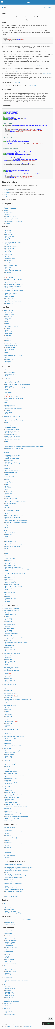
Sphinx (9, 1026)
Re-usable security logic (11, 778)
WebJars (7, 601)
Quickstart (6, 207)
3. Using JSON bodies (9, 244)
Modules (7, 968)
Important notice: (9, 732)
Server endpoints (9, 906)
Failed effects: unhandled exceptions (14, 813)
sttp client (6, 189)
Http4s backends (9, 628)
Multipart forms (9, 534)
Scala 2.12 (7, 223)
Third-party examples (10, 347)
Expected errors (9, 256)
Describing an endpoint (11, 293)
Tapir (28, 2)
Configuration (8, 621)
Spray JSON (8, 489)
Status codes (8, 386)
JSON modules (9, 944)
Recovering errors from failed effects (14, 775)
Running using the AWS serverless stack (14, 736)
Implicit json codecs (10, 481)
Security (7, 330)
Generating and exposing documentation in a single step (19, 867)
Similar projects (9, 1006)
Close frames (8, 560)
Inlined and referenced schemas (13, 874)
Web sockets (7, 556)
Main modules (8, 933)
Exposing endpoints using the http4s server (16, 642)
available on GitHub (33, 85)
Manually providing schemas (12, 436)
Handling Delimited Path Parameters (13, 355)
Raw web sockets (9, 562)
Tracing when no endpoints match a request (16, 806)
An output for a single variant (12, 281)
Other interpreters (8, 951)
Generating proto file (10, 971)
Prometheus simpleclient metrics (13, 794)
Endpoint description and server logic (14, 600)
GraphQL (7, 954)
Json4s (7, 494)
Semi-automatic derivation (12, 429)
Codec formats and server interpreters (14, 470)
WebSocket (8, 340)
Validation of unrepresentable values (14, 463)
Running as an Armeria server (11, 719)
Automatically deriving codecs (12, 419)
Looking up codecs (10, 405)
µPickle (7, 486)
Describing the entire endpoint (13, 286)
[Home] (2, 7)
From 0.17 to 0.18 (9, 999)
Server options (7, 743)
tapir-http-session (9, 959)
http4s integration (9, 296)
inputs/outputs (12, 396)
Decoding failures (9, 754)
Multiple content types (11, 472)
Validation (7, 363)
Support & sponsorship (9, 212)
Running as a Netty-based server (12, 653)
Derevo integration (10, 587)
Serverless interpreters (11, 940)
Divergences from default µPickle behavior (16, 522)
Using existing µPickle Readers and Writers (16, 520)
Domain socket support (11, 662)
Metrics (7, 788)
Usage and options (10, 924)
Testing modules (9, 945)
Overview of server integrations (11, 608)
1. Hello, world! (7, 230)
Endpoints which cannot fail (12, 818)
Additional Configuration (11, 598)
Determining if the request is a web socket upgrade (18, 569)
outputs (9, 277)
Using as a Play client (9, 850)
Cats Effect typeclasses (11, 701)
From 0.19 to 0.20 (9, 995)
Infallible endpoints (10, 372)
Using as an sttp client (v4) (10, 838)
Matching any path (10, 752)
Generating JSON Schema (10, 894)
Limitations (8, 835)
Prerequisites (8, 232)
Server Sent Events (10, 331)
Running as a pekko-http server (11, 670)
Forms (5, 530)
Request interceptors (10, 763)
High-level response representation (14, 279)
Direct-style (8, 656)
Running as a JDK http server (11, 729)
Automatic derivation (10, 427)
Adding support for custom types (12, 416)
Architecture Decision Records (11, 1001)
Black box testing (9, 909)
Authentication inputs (10, 541)
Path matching (7, 748)
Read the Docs (28, 1026)
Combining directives (10, 614)
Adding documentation (11, 300)
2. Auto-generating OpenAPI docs (12, 242)
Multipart (7, 323)
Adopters (6, 210)
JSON (6, 319)
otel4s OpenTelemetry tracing (12, 804)
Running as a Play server (10, 684)
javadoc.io (17, 82)
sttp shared (6, 194)
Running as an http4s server (10, 624)
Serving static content (9, 592)
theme (16, 1026)
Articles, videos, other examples (11, 343)
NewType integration (10, 582)
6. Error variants (8, 275)
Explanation (8, 361)
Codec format (8, 412)
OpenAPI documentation (11, 326)
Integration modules (10, 942)
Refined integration (10, 577)
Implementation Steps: (11, 359)
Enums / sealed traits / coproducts (14, 515)
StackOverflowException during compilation (16, 980)
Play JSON (8, 488)
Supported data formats (11, 975)
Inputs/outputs (7, 378)
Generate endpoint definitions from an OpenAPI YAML (17, 919)
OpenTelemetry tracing (11, 802)
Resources (7, 596)
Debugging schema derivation (12, 431)
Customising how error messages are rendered (17, 816)
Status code (8, 335)
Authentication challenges (11, 543)
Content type (7, 468)
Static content (8, 333)
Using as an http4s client (10, 855)
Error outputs (8, 811)
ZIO (6, 702)
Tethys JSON (8, 491)
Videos (7, 352)
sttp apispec (7, 196)
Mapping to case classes (11, 269)
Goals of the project (9, 1003)
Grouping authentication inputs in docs (15, 544)
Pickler (7, 479)
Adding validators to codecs (12, 458)
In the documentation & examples (13, 221)
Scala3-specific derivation (11, 432)
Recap (6, 239)
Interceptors (7, 760)
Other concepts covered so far (13, 301)
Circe (6, 484)
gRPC (5, 965)
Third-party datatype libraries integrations (14, 573)
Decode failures (9, 407)
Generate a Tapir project (10, 208)
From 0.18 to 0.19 (9, 997)
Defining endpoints (10, 969)
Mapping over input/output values (13, 382)
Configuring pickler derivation (12, 513)
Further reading (9, 260)
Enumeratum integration (11, 581)
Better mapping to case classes (13, 270)
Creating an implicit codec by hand (14, 420)
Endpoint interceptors (10, 764)
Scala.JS (7, 833)
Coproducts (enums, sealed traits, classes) (15, 501)
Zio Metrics (8, 801)
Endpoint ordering (9, 756)
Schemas (7, 328)
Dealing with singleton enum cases (14, 284)
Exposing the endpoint (11, 250)
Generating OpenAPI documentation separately (17, 869)
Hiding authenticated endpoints (13, 745)
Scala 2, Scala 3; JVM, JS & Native (12, 219)
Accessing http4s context (11, 633)
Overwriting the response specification (15, 832)
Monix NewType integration (12, 584)
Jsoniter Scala (8, 493)
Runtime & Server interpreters (12, 739)
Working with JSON (9, 476)
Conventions (8, 1011)
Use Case (7, 357)
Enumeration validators (11, 462)
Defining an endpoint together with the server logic (18, 699)
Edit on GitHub (49, 7)
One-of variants (8, 392)
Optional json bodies (10, 503)
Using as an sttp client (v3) (10, 827)
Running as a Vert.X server (10, 693)
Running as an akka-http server (11, 610)
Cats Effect (8, 725)
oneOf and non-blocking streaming (14, 398)
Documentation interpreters (12, 938)
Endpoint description (10, 234)
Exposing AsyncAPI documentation (14, 891)
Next (6, 375)
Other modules (9, 949)
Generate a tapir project (11, 345)
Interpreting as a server (11, 563)
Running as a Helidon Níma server (12, 667)
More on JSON (9, 251)
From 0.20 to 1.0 (9, 993)
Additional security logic (11, 782)
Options (7, 872)
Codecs (5, 402)
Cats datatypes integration (12, 575)
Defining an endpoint (10, 374)
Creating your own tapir (10, 963)
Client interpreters (10, 937)
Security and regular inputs (12, 757)
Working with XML (8, 525)
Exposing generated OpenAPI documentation (16, 870)
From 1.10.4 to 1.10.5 (10, 987)
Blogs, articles (8, 350)
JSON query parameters (11, 498)
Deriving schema (9, 248)
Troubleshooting (8, 977)
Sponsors (7, 214)
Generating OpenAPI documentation (13, 864)
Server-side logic (9, 236)
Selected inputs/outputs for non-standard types (17, 387)
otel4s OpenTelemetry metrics (12, 797)
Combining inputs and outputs (13, 381)
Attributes (7, 766)
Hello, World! (8, 313)
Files (6, 594)
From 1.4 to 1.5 (9, 990)
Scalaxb (7, 527)
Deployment (8, 740)
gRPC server (8, 973)
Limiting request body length (12, 546)
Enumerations (7, 444)
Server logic (8, 267)
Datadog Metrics (9, 799)
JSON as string (9, 482)
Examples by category (9, 310)
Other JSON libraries (10, 500)
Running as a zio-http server (11, 705)
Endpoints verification (10, 911)
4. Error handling (8, 254)
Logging (7, 321)
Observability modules (11, 947)
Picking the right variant (11, 282)
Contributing (7, 1008)
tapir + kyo (8, 961)
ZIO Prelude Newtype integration (13, 586)
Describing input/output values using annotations (17, 384)
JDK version (8, 1012)
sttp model (6, 192)
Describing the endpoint (11, 265)
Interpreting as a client (11, 565)
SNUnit (7, 957)
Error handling (8, 318)
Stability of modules (9, 931)
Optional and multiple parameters (13, 408)
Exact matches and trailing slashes (13, 751)
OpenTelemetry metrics (11, 795)
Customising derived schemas (12, 439)
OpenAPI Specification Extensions (13, 877)
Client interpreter (9, 314)
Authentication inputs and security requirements (17, 875)
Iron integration (9, 579)
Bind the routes (9, 687)
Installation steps (9, 922)
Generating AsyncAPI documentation (13, 883)
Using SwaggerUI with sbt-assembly (14, 881)
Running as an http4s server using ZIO (13, 638)
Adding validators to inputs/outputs (14, 457)
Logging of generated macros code (13, 981)
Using (8, 612)
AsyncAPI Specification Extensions (14, 889)
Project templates (9, 349)
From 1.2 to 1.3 (9, 992)
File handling (8, 783)
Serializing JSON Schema (11, 896)
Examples (7, 650)
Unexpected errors (10, 258)
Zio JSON (7, 496)
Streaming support (8, 550)
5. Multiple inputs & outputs (11, 263)
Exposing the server (10, 238)
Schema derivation (8, 425)
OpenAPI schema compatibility (13, 913)
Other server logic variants (12, 776)
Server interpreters (10, 935)
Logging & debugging (9, 820)
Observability (8, 325)
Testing (7, 338)
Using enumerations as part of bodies (14, 448)
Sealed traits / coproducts (11, 438)
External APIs (8, 907)
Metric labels (8, 790)
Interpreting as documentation (13, 567)
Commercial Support (10, 216)
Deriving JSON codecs (11, 246)
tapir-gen (7, 956)
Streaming (7, 337)
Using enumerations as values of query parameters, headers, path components (24, 446)
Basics (5, 369)
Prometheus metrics (10, 792)
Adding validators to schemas (12, 455)
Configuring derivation (11, 434)
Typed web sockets (10, 558)
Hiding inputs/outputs (10, 879)
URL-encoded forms (10, 532)
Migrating (6, 984)
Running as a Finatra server (10, 669)
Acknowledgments (10, 1014)
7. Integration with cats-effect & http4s (13, 290)
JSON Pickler (7, 507)
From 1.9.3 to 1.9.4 (10, 988)
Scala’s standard (11, 695)
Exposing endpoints (10, 707)
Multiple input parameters (11, 771)
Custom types (8, 316)
